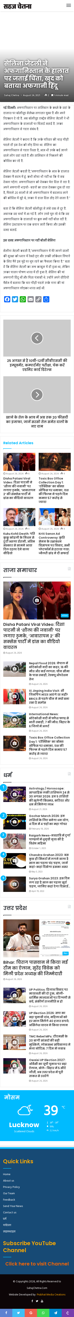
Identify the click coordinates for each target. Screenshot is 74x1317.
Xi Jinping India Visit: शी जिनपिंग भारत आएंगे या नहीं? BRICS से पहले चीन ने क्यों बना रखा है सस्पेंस (49, 697)
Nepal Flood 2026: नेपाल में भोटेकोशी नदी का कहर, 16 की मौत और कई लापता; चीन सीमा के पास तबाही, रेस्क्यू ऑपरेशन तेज (49, 671)
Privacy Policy (11, 1187)
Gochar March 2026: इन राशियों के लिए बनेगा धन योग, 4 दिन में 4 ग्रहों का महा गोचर (49, 820)
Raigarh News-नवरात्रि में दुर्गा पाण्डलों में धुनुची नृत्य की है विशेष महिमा (49, 839)
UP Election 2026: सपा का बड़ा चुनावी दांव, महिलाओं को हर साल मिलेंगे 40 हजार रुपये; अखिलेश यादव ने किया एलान (49, 1019)
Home (6, 1174)
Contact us (9, 1212)
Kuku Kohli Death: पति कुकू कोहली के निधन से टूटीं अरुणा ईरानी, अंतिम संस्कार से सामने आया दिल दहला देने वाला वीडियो (19, 543)
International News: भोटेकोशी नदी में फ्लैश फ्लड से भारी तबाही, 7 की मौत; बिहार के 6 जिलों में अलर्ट (49, 720)
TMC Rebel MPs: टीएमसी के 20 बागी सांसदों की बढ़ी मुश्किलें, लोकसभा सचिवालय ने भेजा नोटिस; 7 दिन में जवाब (50, 1042)
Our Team (9, 1193)
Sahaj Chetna (11, 95)
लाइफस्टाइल (9, 1232)
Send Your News (13, 1206)
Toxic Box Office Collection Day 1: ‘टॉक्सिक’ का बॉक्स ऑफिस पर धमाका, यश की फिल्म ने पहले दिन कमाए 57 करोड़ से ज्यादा (54, 490)
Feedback (9, 1200)
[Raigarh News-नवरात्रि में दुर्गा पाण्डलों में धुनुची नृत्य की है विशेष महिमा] (14, 841)
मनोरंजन (7, 1225)
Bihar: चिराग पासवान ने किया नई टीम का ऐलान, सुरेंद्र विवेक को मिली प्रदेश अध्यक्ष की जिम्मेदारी (35, 968)
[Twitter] (37, 1301)
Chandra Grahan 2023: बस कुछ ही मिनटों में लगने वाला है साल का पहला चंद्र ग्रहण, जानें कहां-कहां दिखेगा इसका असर (49, 861)
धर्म (4, 1219)
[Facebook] (32, 1301)
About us (8, 1181)
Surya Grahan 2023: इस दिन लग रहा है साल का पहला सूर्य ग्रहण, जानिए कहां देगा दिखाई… (49, 882)
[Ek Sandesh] (17, 5)
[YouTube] (41, 1301)
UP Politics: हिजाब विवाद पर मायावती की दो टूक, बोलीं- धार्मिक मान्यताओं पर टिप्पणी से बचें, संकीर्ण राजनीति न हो (50, 996)
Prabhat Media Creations (51, 1295)
